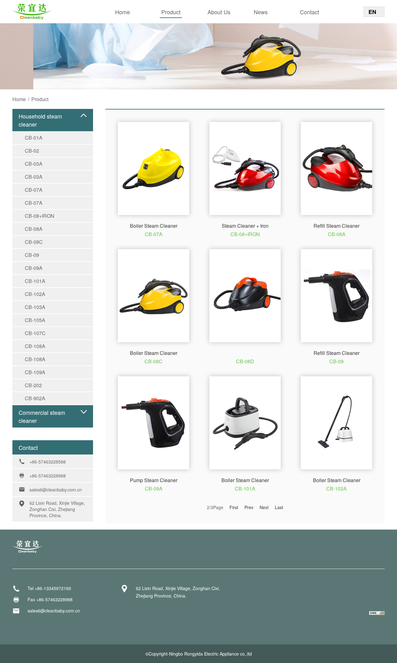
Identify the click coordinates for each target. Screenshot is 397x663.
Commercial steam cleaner (42, 416)
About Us (218, 12)
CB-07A (33, 189)
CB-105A (35, 320)
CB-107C (35, 333)
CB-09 (32, 254)
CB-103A (35, 307)
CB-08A (33, 228)
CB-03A (33, 163)
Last (279, 507)
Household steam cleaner (40, 120)
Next (264, 507)
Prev (248, 507)
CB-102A (35, 294)
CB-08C (34, 241)
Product (171, 12)
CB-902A (35, 398)
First (234, 507)
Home (122, 12)
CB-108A (35, 346)
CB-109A (35, 372)
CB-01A (33, 137)
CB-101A (35, 280)
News (261, 12)
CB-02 (32, 150)
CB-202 (33, 385)
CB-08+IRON (39, 215)
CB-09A (33, 267)
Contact (309, 12)
